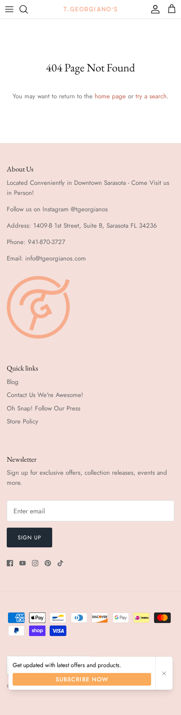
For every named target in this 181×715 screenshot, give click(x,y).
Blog (13, 381)
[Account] (153, 9)
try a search (151, 96)
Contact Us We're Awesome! (45, 395)
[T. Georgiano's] (90, 9)
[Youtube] (22, 563)
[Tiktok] (60, 563)
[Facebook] (10, 563)
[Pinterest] (48, 563)
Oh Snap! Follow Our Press (43, 408)
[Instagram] (35, 563)
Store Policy (22, 421)
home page (110, 96)
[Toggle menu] (9, 9)
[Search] (28, 9)
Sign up (29, 538)
